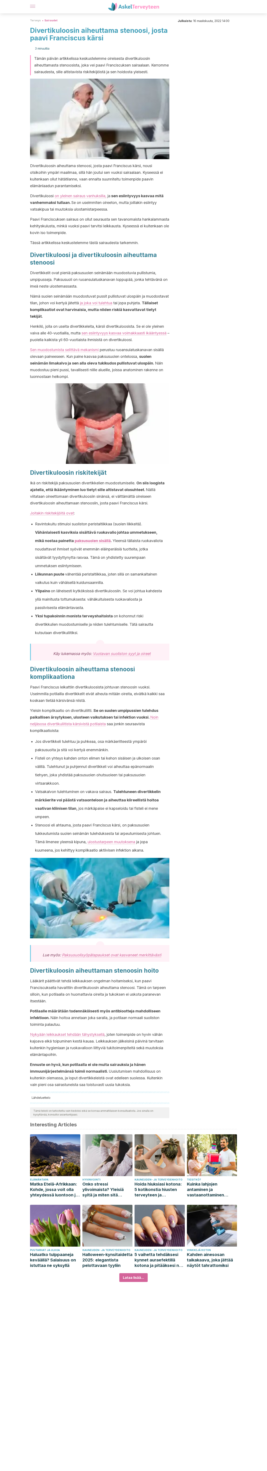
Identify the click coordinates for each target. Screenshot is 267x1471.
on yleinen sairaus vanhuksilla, (80, 196)
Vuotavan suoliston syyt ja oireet (122, 653)
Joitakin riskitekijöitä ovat (52, 513)
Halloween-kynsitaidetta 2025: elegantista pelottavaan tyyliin (107, 1260)
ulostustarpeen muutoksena (111, 842)
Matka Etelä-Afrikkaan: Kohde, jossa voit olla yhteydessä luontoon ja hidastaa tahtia (54, 1190)
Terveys (35, 20)
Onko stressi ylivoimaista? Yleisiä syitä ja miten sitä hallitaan (103, 1190)
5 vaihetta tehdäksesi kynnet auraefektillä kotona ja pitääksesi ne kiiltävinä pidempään (158, 1260)
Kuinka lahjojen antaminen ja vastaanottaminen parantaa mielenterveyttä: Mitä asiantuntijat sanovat (209, 1190)
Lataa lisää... (133, 1277)
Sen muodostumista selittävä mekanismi (64, 350)
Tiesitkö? (194, 1179)
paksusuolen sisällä (93, 541)
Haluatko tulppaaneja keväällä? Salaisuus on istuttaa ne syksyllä (53, 1260)
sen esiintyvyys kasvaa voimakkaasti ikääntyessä (124, 333)
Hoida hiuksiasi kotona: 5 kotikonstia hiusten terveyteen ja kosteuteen (158, 1190)
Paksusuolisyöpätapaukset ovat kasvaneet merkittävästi (111, 955)
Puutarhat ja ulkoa (45, 1250)
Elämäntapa (39, 1179)
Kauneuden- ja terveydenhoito (159, 1179)
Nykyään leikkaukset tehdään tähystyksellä (67, 1034)
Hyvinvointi (91, 1179)
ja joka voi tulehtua (96, 303)
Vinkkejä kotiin (199, 1250)
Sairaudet (50, 20)
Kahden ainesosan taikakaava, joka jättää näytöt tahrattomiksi (210, 1260)
